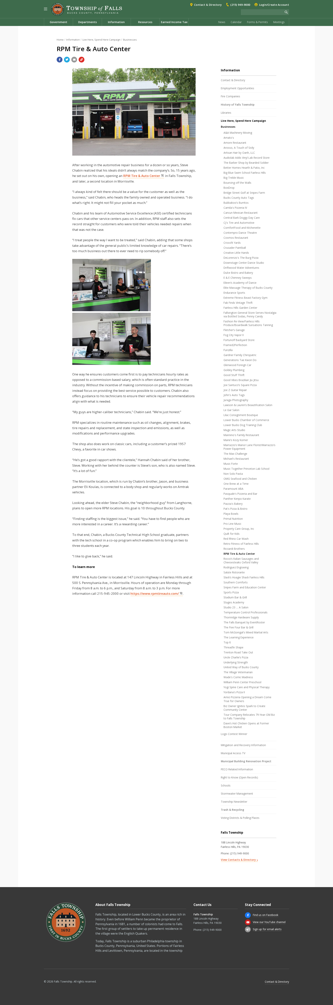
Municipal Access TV (233, 753)
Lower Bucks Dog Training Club (243, 425)
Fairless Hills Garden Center (240, 307)
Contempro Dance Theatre (240, 232)
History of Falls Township (237, 104)
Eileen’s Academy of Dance (240, 282)
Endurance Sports (234, 292)
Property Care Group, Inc (239, 528)
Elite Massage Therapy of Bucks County (248, 287)
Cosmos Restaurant (236, 237)
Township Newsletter (234, 801)
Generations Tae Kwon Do (240, 360)
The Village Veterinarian (238, 672)
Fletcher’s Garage (234, 330)
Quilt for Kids (232, 533)
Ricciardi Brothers (234, 548)
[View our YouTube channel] (248, 922)
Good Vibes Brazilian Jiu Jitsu (241, 380)
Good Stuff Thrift (234, 375)
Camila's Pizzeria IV (235, 207)
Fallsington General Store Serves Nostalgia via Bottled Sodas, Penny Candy (250, 314)
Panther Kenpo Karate (237, 498)
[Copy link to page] (81, 60)
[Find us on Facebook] (248, 915)
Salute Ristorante (234, 572)
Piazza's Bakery (233, 503)
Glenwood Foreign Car (237, 365)
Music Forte (231, 463)
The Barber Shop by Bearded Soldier (246, 162)
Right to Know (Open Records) (239, 777)
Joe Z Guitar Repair (235, 390)
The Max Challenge (235, 453)
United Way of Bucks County (241, 667)
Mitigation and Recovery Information (243, 745)
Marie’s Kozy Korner (236, 440)
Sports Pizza (231, 592)
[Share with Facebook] (59, 60)
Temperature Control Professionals (245, 612)
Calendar (236, 22)
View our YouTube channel (269, 922)
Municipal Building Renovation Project (246, 761)
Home (60, 39)
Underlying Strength (236, 662)
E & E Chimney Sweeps (238, 277)
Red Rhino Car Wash (236, 538)
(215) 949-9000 (240, 5)
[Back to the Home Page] (86, 9)
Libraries (226, 112)
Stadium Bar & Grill (235, 597)
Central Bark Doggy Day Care (242, 217)
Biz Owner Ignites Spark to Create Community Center (244, 707)
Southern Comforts (236, 582)
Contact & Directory (208, 5)
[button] (45, 9)
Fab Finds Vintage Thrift (238, 302)
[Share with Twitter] (67, 60)
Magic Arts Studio (234, 430)
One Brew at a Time (236, 483)
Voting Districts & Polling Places (240, 818)
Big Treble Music (234, 177)
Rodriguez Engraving (236, 567)
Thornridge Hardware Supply (241, 617)
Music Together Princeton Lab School (246, 468)
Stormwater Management (237, 793)
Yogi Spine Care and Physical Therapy (247, 687)
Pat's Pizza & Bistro (235, 508)
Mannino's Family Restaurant (241, 435)
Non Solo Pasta (233, 473)
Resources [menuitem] (145, 22)
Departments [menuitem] (87, 22)
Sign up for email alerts (267, 929)
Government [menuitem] (58, 22)
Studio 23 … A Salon (236, 607)
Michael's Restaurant (236, 458)
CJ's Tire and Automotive (239, 222)
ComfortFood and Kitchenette (242, 227)
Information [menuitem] (116, 22)
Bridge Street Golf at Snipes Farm (244, 192)
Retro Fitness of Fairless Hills (241, 543)
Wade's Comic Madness (238, 677)
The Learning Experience (239, 637)
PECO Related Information (237, 769)
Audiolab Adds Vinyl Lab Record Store (247, 157)
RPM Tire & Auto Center (141, 175)
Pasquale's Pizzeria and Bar (240, 493)
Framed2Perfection (235, 345)
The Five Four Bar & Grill (238, 627)
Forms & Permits (257, 22)
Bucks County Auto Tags (239, 197)
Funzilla (228, 350)
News (221, 22)
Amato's (229, 137)
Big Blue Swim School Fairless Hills (245, 172)
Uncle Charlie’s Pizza (236, 657)
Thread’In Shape (233, 647)
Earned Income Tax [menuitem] (174, 22)
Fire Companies (230, 96)
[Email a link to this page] (74, 60)
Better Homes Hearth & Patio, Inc (244, 167)
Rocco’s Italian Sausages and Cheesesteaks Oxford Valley (241, 560)
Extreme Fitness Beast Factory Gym (245, 297)
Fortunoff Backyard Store (239, 340)
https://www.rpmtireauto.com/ (154, 593)
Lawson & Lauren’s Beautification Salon (248, 405)
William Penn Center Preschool (242, 682)
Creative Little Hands (236, 252)
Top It (227, 642)
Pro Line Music (232, 523)
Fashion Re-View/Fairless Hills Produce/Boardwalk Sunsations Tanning (248, 323)
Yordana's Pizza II (234, 692)
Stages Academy (234, 602)
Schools (225, 785)
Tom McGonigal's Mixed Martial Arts (246, 632)
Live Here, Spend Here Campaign (101, 39)
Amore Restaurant (235, 142)
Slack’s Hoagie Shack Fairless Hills (244, 577)
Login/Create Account (274, 5)
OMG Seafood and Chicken (240, 478)
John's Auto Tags (234, 395)
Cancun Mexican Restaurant (241, 212)
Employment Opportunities (237, 88)
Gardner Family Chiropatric (240, 355)
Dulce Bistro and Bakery (238, 272)
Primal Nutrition (233, 518)
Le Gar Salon (231, 410)
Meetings (279, 22)
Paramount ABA (233, 488)
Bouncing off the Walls (237, 182)
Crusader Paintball (235, 247)
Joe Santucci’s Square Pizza (240, 385)
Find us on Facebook (265, 915)
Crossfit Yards (232, 242)
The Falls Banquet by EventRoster (244, 622)
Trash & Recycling (232, 810)
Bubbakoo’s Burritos (236, 202)
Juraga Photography (236, 400)
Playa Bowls (231, 513)
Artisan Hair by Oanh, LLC (239, 152)
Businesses (130, 39)
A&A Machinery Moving (238, 132)
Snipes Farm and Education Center (245, 587)
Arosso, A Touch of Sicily (239, 147)
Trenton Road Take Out (238, 652)
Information (73, 39)
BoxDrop (229, 187)
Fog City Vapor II (234, 335)
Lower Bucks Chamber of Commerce (246, 420)
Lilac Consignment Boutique (241, 415)
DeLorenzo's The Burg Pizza (241, 257)
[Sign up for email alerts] (248, 929)
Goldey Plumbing (234, 370)
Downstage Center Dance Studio (244, 262)
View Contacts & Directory (238, 860)
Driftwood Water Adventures (241, 267)
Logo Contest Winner (234, 734)
